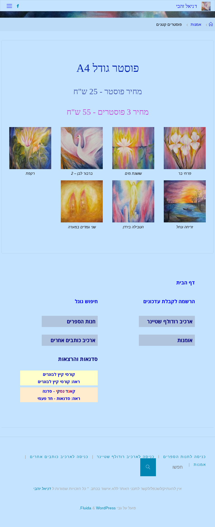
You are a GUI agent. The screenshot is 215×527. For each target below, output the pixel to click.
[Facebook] (17, 6)
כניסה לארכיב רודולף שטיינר (126, 457)
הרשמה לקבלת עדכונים (169, 301)
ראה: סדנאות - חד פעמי (59, 398)
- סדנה (49, 391)
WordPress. (97, 508)
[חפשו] (148, 467)
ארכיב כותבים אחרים (73, 340)
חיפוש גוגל (86, 301)
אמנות (196, 24)
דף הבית (185, 282)
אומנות (185, 340)
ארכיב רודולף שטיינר (170, 321)
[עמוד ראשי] (211, 24)
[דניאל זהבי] (206, 5)
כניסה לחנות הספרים (184, 457)
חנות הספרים (81, 321)
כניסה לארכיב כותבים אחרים (59, 457)
